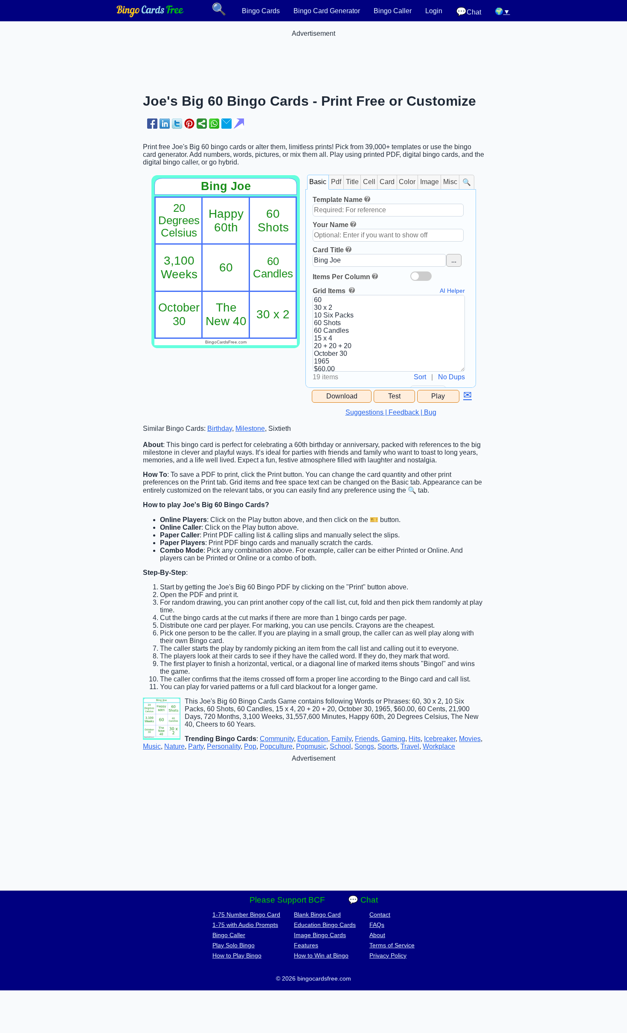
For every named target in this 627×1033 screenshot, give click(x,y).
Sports (387, 746)
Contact (379, 914)
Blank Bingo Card (317, 914)
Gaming (393, 738)
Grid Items (330, 290)
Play (438, 396)
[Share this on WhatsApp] (214, 123)
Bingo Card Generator (326, 10)
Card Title (328, 250)
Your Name (330, 224)
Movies (470, 738)
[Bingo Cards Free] (150, 15)
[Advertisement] (313, 57)
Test (394, 396)
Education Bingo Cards (325, 924)
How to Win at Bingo (321, 955)
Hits (415, 738)
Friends (366, 738)
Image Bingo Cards (320, 935)
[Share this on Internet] (239, 123)
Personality (224, 746)
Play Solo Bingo (233, 945)
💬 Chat (363, 899)
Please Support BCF (287, 899)
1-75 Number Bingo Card (246, 914)
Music (152, 746)
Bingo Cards (261, 10)
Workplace (439, 746)
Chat (468, 11)
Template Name (338, 199)
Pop (250, 746)
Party (195, 746)
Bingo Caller (393, 10)
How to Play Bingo (236, 955)
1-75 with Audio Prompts (245, 924)
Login (433, 10)
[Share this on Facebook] (152, 123)
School (340, 746)
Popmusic (311, 746)
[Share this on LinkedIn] (165, 123)
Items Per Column (341, 276)
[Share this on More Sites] (202, 123)
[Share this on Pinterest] (189, 123)
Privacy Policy (387, 955)
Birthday (219, 428)
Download (341, 396)
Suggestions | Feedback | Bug (390, 412)
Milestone (250, 428)
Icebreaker (440, 738)
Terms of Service (392, 945)
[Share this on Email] (226, 123)
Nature (174, 746)
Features (306, 945)
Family (341, 738)
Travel (410, 746)
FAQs (376, 924)
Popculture (276, 746)
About (377, 935)
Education (312, 738)
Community (277, 738)
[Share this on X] (177, 123)
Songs (364, 746)
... (453, 260)
